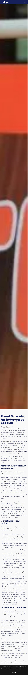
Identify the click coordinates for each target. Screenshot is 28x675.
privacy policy (17, 668)
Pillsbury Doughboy (8, 441)
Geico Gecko (6, 427)
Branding (3, 413)
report (5, 481)
